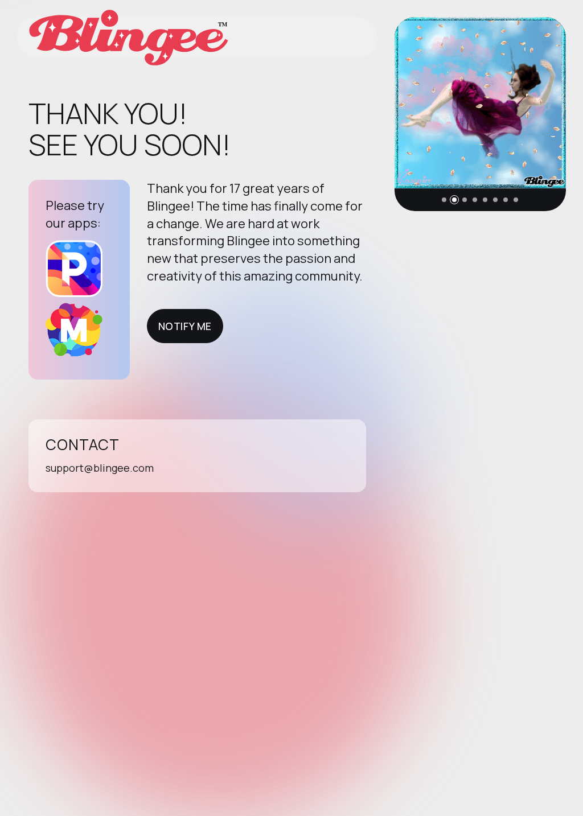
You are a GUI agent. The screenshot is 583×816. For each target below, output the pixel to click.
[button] (444, 199)
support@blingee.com (100, 468)
